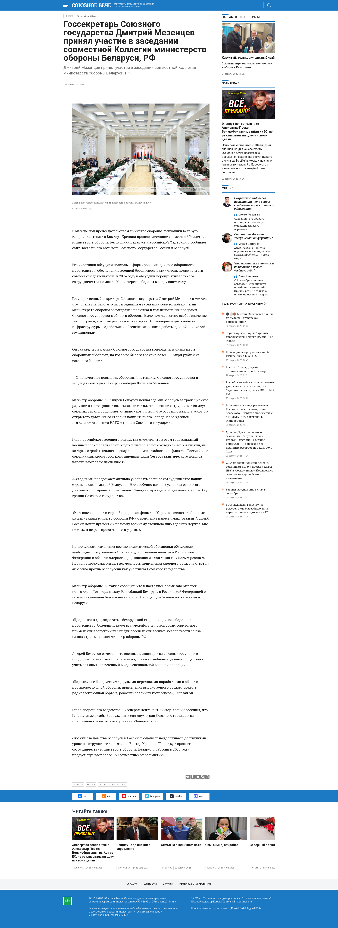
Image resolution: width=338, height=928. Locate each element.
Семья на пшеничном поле (181, 845)
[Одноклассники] (192, 777)
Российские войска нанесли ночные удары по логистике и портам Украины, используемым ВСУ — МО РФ (250, 388)
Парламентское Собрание (241, 17)
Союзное (211, 868)
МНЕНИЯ (227, 188)
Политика (229, 83)
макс (202, 796)
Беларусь (78, 784)
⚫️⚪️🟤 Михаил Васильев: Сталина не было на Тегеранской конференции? (249, 318)
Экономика (124, 868)
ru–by (178, 796)
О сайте (132, 884)
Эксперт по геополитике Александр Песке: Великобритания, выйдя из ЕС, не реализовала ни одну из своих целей (247, 131)
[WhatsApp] (207, 777)
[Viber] (202, 777)
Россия (91, 784)
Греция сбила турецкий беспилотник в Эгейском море (246, 369)
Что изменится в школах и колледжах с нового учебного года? (254, 266)
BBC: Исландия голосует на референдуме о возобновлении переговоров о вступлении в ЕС (247, 508)
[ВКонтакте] (188, 777)
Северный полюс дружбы (269, 845)
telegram (155, 796)
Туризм (254, 868)
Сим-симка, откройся (221, 845)
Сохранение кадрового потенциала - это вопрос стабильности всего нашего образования (254, 203)
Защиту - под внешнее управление (133, 847)
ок (108, 796)
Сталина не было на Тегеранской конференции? (253, 236)
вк (85, 796)
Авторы (168, 884)
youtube (132, 796)
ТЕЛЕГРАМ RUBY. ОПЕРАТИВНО (242, 303)
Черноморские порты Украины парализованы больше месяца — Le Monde (249, 337)
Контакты (150, 884)
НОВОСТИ (69, 16)
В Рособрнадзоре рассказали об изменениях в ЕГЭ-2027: (247, 354)
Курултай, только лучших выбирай (248, 57)
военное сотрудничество (112, 784)
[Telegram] (197, 777)
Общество (167, 868)
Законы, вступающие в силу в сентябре (246, 491)
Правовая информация (195, 884)
